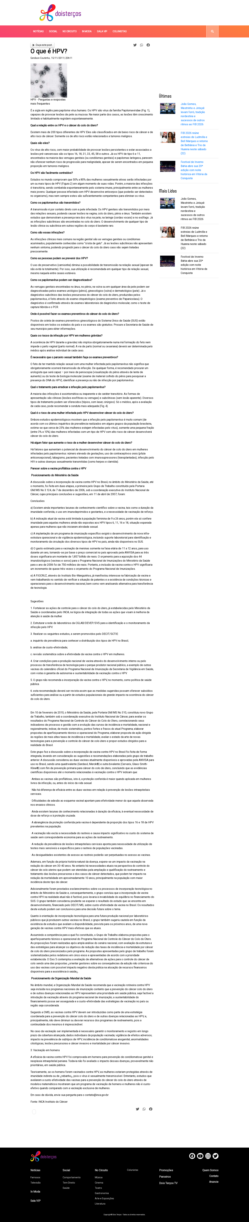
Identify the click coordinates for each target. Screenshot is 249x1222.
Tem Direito (69, 1182)
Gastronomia (102, 1193)
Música (98, 1177)
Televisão (35, 1182)
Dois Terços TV (168, 1183)
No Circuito (70, 31)
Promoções (166, 1170)
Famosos (35, 1177)
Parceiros (165, 1176)
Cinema (99, 1182)
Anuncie (214, 1181)
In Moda (87, 31)
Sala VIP (102, 31)
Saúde (66, 1188)
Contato (214, 1176)
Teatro (98, 1188)
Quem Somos (210, 1170)
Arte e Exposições (104, 1198)
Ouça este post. (44, 45)
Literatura (100, 1203)
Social (53, 31)
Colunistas (120, 31)
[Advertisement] (156, 12)
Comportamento (72, 1177)
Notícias (38, 31)
